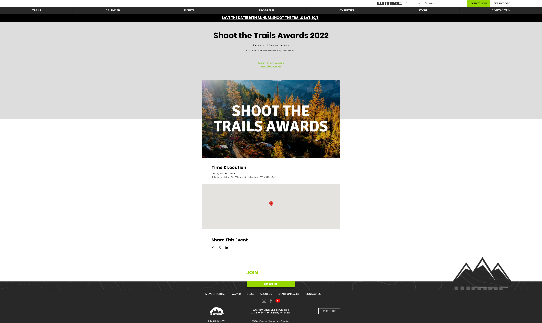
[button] (189, 10)
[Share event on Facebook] (213, 247)
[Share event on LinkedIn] (226, 247)
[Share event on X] (219, 247)
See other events (271, 66)
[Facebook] (271, 301)
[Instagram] (264, 301)
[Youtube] (278, 301)
